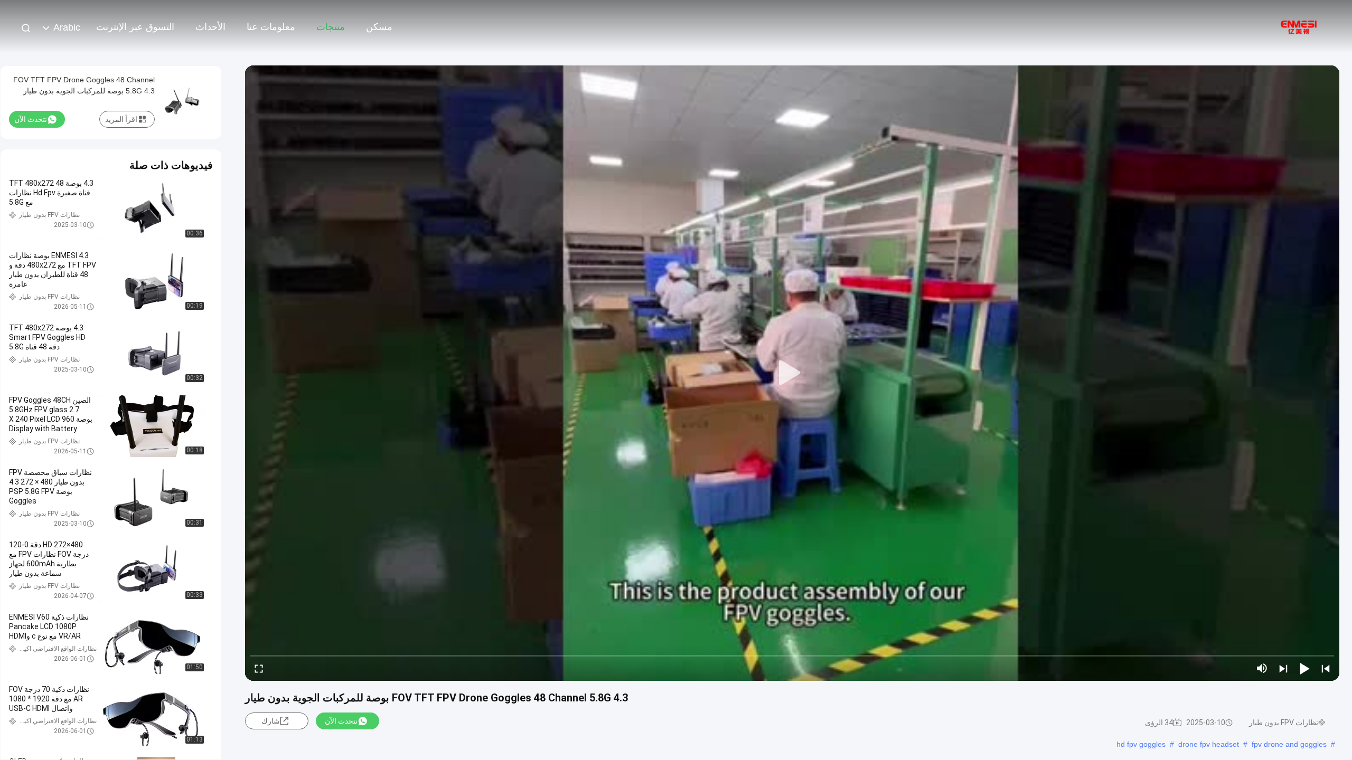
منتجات (330, 27)
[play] (792, 373)
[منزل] (1299, 26)
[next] (1283, 668)
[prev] (1325, 668)
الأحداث (210, 27)
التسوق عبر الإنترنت (135, 27)
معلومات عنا (271, 27)
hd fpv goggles (1141, 744)
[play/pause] (1304, 668)
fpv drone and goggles (1289, 744)
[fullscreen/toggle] (258, 668)
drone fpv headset (1208, 744)
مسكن (379, 27)
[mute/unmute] (1262, 668)
